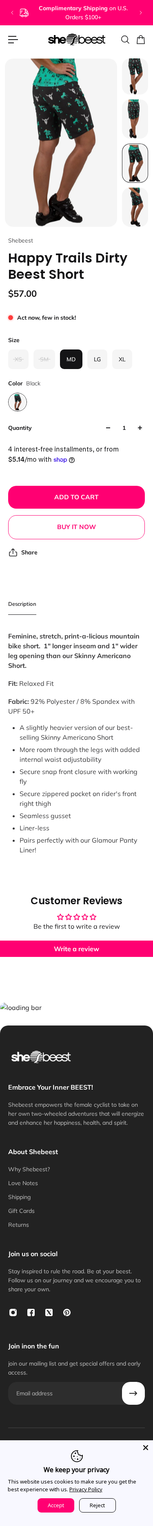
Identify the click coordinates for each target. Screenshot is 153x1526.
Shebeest (20, 240)
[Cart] (140, 40)
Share (29, 552)
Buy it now (76, 527)
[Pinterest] (67, 1312)
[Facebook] (31, 1312)
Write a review (76, 949)
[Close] (146, 1448)
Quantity (20, 428)
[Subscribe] (133, 1393)
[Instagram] (13, 1312)
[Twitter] (49, 1312)
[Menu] (13, 40)
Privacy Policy (85, 1489)
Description (22, 604)
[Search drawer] (125, 40)
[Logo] (76, 39)
